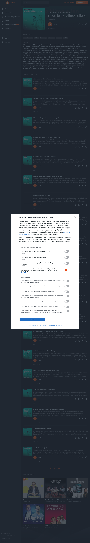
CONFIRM (32, 319)
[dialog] (45, 271)
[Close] (75, 217)
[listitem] (45, 247)
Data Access (42, 325)
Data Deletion (32, 325)
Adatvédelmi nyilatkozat (55, 325)
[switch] (67, 251)
